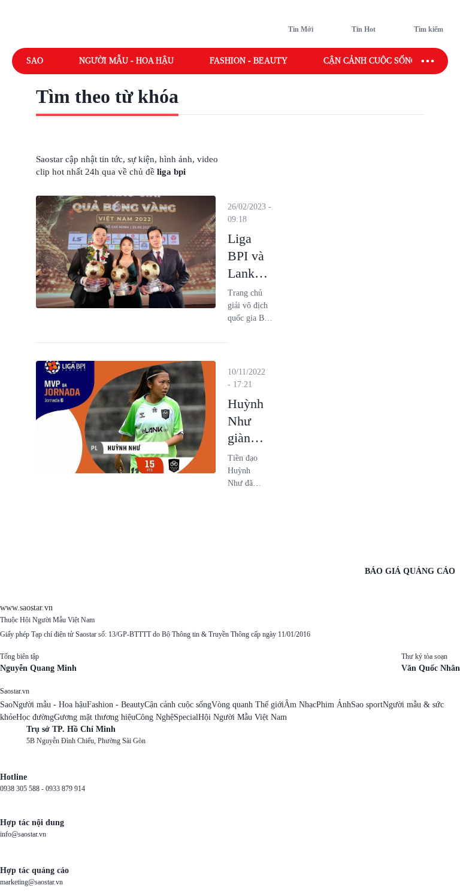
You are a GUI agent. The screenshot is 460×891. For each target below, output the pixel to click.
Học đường (35, 717)
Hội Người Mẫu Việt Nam (242, 717)
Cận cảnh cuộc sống (370, 60)
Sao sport (367, 704)
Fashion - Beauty (249, 60)
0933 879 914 (65, 788)
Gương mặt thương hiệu (94, 717)
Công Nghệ (154, 717)
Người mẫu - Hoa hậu (126, 60)
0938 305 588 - (23, 788)
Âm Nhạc (300, 704)
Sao (34, 60)
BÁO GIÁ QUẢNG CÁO (410, 571)
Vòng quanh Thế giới (247, 704)
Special (186, 717)
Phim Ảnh (333, 704)
